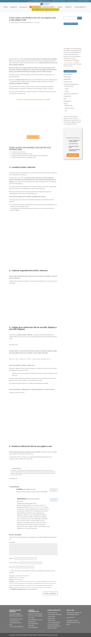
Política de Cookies (37, 635)
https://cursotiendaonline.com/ (36, 507)
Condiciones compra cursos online (50, 635)
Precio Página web (52, 612)
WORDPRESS (29, 22)
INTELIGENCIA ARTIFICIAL (71, 93)
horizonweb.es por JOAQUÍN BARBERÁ (78, 1)
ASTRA (67, 88)
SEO (65, 98)
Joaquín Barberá (14, 22)
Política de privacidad (30, 589)
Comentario (12, 542)
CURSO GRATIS (35, 7)
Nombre (11, 558)
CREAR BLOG (68, 105)
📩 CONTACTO (68, 7)
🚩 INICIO (5, 7)
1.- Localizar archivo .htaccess (17, 152)
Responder (54, 490)
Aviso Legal (19, 635)
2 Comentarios (36, 22)
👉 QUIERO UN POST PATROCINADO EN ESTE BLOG (73, 622)
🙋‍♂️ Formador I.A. (23, 7)
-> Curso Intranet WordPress (16, 626)
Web (10, 567)
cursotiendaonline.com (34, 473)
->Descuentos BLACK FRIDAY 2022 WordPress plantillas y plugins (53, 626)
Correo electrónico (14, 562)
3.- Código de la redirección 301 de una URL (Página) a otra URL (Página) (29, 155)
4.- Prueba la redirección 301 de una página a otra (22, 157)
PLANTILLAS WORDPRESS (71, 84)
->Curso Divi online (14, 620)
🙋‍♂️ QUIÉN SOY (13, 7)
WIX (66, 110)
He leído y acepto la (24, 589)
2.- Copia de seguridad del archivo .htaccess (21, 153)
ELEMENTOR (67, 96)
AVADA (67, 91)
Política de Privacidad (27, 635)
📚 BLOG (59, 7)
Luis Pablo (19, 489)
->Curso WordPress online (15, 619)
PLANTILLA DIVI (68, 81)
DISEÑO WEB (22, 22)
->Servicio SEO (51, 620)
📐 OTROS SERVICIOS (79, 7)
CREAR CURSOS (69, 108)
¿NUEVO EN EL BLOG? (58, 1)
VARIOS (66, 103)
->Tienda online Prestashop (54, 614)
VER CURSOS (33, 137)
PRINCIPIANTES (68, 74)
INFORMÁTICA (68, 101)
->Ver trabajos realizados (53, 622)
